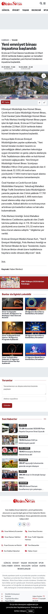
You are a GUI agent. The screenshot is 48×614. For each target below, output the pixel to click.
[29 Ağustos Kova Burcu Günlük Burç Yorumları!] (35, 304)
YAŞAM (25, 10)
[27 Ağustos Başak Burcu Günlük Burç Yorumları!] (35, 350)
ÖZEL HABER (24, 448)
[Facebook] (20, 524)
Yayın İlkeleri (10, 601)
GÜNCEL (5, 10)
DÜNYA (17, 566)
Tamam (30, 611)
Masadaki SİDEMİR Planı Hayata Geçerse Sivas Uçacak (32, 430)
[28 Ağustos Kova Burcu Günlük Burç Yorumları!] (35, 328)
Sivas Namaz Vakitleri (13, 537)
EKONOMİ (36, 10)
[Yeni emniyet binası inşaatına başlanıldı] (24, 85)
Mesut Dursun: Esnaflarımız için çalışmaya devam (30, 488)
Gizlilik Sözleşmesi (12, 594)
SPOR (41, 563)
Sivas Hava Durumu (35, 531)
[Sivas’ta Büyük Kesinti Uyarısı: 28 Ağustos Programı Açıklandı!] (12, 328)
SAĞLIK (35, 566)
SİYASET (16, 10)
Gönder (7, 405)
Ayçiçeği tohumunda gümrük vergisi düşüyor (31, 464)
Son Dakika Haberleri (12, 551)
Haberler (5, 40)
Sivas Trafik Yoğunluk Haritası (34, 538)
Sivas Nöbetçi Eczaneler (13, 531)
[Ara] (41, 4)
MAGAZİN (25, 566)
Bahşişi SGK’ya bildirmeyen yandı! (28, 441)
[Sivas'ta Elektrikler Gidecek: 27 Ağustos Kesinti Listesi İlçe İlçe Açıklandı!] (12, 350)
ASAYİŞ (42, 566)
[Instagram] (28, 524)
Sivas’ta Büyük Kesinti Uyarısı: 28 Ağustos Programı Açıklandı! (11, 337)
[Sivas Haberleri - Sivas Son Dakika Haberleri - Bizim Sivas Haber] (12, 3)
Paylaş (7, 102)
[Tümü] (45, 419)
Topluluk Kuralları (12, 598)
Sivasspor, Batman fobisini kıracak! (30, 453)
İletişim (8, 596)
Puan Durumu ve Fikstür (13, 545)
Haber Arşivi (32, 551)
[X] (24, 524)
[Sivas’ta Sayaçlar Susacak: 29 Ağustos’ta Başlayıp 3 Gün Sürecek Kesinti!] (12, 304)
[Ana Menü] (44, 4)
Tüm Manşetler (33, 545)
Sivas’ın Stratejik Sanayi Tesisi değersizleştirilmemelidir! (32, 476)
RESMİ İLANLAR (24, 569)
